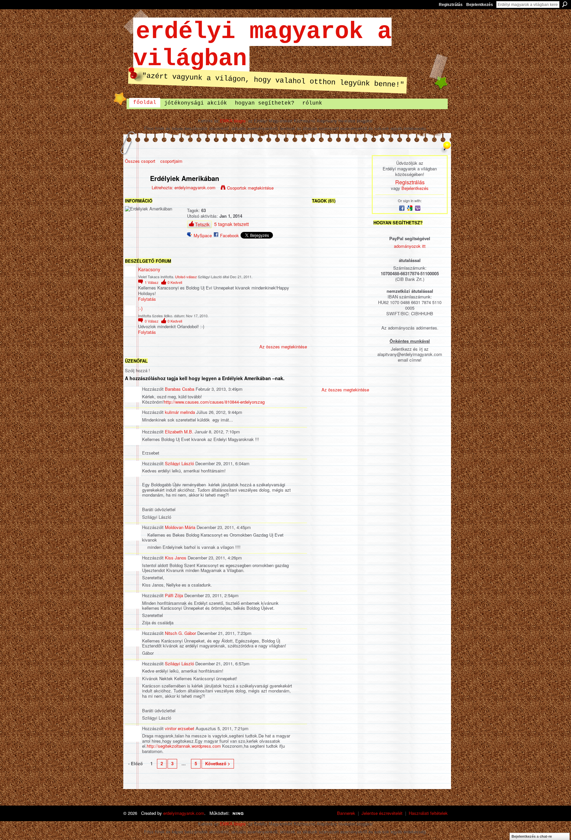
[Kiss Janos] (358, 360)
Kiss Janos (175, 557)
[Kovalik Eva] (358, 273)
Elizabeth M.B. (179, 431)
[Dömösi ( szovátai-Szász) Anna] (323, 378)
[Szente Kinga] (340, 325)
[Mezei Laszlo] (340, 343)
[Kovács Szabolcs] (340, 255)
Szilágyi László (179, 463)
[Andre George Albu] (358, 343)
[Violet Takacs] (358, 220)
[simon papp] (340, 273)
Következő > (217, 763)
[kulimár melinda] (323, 255)
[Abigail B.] (358, 255)
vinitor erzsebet (179, 728)
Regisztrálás (451, 4)
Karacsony (149, 269)
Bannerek (346, 813)
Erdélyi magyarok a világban (262, 45)
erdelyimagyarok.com (194, 187)
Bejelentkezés (479, 4)
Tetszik (202, 224)
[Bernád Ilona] (323, 290)
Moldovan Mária (180, 527)
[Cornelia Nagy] (340, 378)
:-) (140, 308)
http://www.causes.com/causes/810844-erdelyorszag (214, 402)
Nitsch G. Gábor (180, 633)
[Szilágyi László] (323, 220)
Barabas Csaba (179, 389)
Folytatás (147, 299)
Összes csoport (140, 161)
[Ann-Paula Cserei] (358, 378)
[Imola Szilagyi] (340, 308)
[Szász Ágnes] (358, 290)
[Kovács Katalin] (323, 343)
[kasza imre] (340, 238)
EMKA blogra (233, 120)
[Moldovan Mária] (323, 308)
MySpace (203, 235)
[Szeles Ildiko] (340, 220)
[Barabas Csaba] (358, 238)
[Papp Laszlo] (323, 360)
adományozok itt (410, 246)
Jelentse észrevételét (382, 813)
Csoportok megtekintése (250, 188)
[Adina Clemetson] (323, 325)
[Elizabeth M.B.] (323, 273)
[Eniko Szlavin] (358, 325)
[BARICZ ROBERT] (340, 360)
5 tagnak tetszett (231, 224)
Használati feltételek (428, 813)
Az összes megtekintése (283, 346)
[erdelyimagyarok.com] (135, 192)
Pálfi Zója (174, 595)
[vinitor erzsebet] (340, 290)
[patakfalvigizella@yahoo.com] (358, 308)
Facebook (229, 235)
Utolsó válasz (186, 276)
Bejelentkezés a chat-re (532, 836)
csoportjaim (171, 161)
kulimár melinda (180, 412)
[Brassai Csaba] (323, 238)
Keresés (564, 4)
